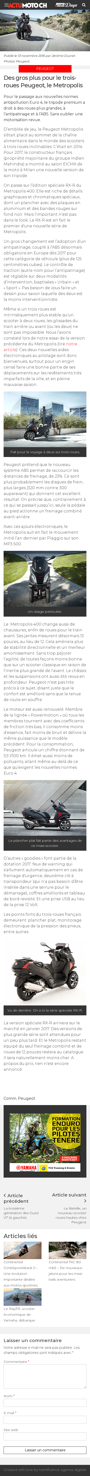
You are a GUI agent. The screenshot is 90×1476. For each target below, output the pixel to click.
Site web (11, 1430)
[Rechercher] (84, 5)
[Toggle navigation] (8, 5)
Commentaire (16, 1361)
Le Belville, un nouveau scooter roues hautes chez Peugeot (71, 1215)
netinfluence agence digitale (62, 1470)
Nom (9, 1396)
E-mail (10, 1413)
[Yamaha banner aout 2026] (46, 1142)
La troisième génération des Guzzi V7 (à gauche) (21, 1213)
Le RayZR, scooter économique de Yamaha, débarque (19, 1314)
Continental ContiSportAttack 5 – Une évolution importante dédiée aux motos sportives (21, 1273)
